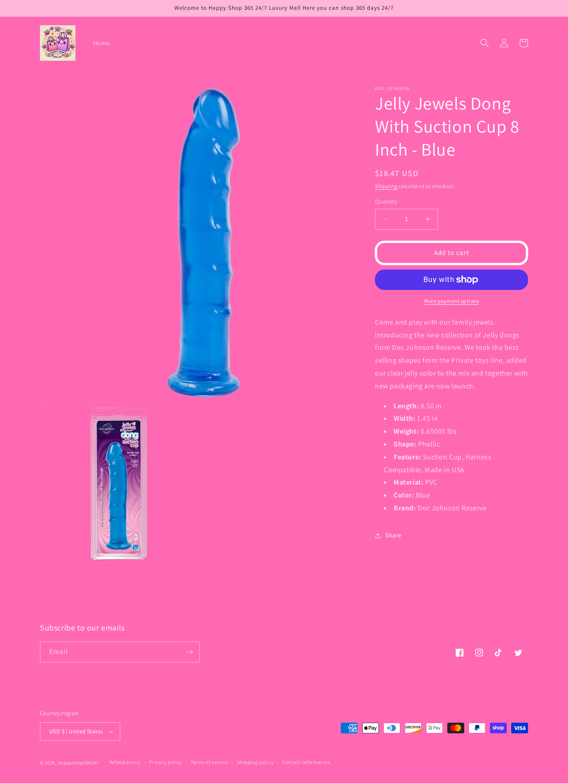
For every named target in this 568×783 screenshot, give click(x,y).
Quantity (386, 201)
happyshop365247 (78, 763)
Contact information (306, 762)
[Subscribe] (189, 652)
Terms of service (209, 762)
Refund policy (125, 762)
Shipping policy (255, 762)
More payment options (451, 301)
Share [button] (393, 535)
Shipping (386, 186)
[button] (484, 43)
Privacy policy (165, 762)
